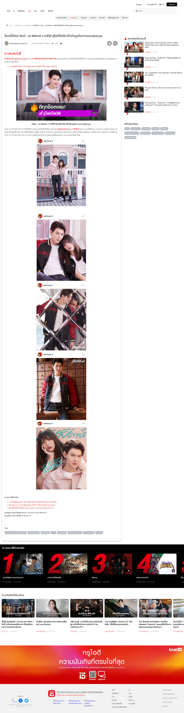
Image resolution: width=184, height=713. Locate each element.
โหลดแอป (139, 4)
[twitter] (26, 700)
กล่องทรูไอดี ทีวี (152, 4)
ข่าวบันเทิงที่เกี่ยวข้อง (13, 595)
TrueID (13, 4)
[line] (14, 700)
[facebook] (20, 700)
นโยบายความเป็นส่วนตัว (169, 698)
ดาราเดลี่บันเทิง (41, 631)
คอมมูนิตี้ (132, 703)
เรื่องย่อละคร (13, 505)
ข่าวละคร (84, 17)
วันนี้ (8, 11)
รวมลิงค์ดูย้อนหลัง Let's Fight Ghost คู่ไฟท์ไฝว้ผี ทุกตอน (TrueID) (33, 66)
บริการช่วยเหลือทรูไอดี (119, 707)
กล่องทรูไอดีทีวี (117, 703)
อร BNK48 (75, 129)
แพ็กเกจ (131, 700)
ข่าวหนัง (93, 17)
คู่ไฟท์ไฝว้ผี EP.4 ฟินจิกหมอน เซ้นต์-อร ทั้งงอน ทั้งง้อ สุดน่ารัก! (31, 508)
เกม (35, 11)
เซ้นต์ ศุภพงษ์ (62, 129)
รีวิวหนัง (102, 17)
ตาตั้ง (42, 11)
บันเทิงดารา (18, 25)
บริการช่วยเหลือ (167, 702)
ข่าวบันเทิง (73, 17)
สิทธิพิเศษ (21, 11)
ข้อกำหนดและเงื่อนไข (168, 694)
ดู (13, 11)
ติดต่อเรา (165, 706)
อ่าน (29, 11)
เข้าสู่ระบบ (172, 4)
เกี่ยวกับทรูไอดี (166, 690)
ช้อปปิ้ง (114, 700)
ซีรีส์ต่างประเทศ (113, 17)
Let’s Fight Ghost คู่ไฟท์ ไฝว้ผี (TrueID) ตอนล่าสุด (37, 505)
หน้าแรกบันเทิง (62, 17)
